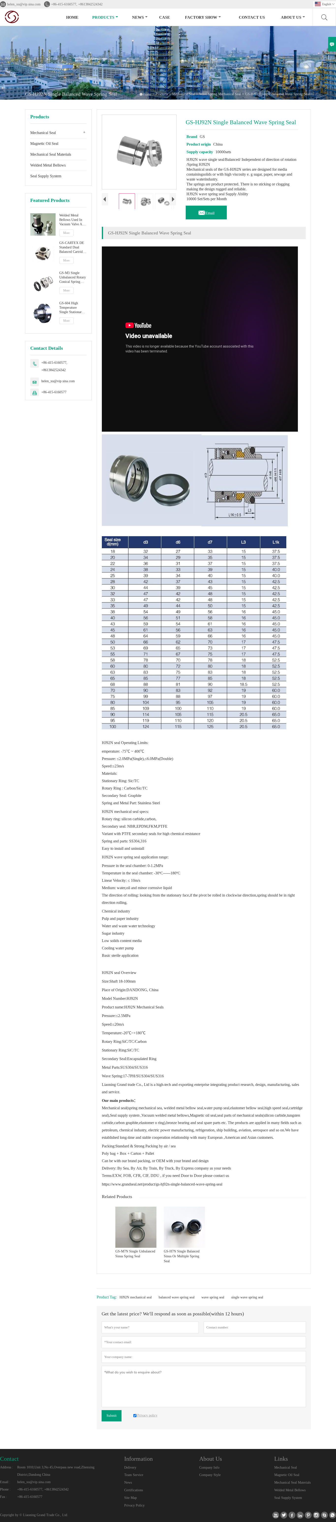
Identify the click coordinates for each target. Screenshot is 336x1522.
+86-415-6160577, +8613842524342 (77, 4)
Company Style (210, 1475)
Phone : (5, 1489)
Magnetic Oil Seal (44, 143)
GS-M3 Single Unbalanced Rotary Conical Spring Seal (72, 277)
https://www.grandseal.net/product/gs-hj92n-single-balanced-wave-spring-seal (162, 1184)
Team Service (133, 1475)
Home (72, 17)
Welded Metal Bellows (48, 165)
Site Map (130, 1498)
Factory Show (201, 17)
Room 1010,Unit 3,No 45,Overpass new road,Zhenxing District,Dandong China (55, 1470)
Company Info (209, 1467)
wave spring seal (212, 1297)
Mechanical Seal (183, 94)
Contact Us (252, 17)
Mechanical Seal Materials (50, 154)
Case (164, 17)
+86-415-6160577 (53, 392)
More (66, 233)
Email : (5, 1482)
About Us (291, 17)
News (138, 17)
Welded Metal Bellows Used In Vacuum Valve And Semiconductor (72, 220)
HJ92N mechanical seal (136, 1297)
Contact (9, 1459)
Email (206, 211)
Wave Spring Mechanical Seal (220, 94)
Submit (112, 1415)
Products (103, 17)
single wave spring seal (247, 1297)
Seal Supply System (45, 176)
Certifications (133, 1490)
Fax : (3, 1497)
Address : (6, 1467)
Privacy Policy (134, 1505)
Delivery (130, 1467)
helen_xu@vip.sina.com (24, 4)
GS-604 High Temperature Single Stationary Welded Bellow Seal (71, 307)
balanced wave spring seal (177, 1297)
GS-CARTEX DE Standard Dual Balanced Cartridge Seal (72, 247)
